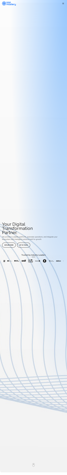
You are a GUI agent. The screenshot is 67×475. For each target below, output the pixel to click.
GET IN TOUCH (23, 245)
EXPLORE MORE (8, 245)
